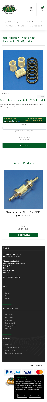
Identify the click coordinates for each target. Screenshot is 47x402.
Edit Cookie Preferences (13, 353)
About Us (8, 345)
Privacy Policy (10, 350)
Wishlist (41, 96)
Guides (7, 296)
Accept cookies (22, 395)
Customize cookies (35, 395)
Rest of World (10, 323)
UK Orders (9, 315)
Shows (7, 298)
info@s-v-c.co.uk (14, 256)
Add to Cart (24, 145)
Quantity (24, 124)
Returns (8, 328)
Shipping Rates (10, 326)
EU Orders (9, 317)
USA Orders (9, 320)
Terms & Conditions (12, 347)
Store (7, 293)
